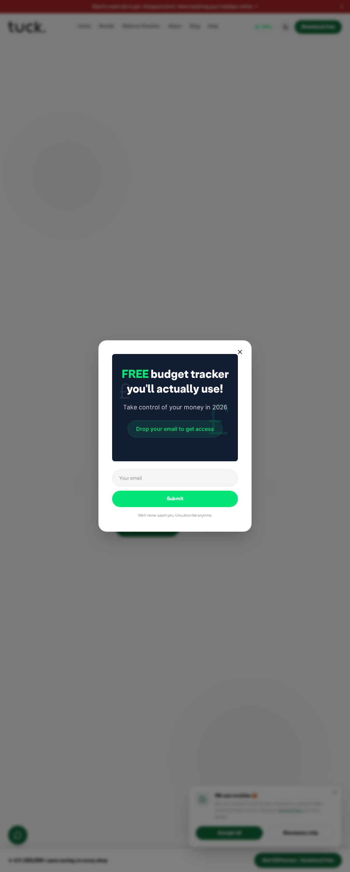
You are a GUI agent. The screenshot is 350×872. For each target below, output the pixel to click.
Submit (175, 498)
